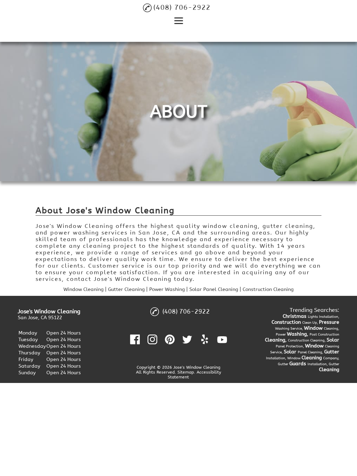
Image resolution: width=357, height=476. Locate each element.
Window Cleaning (83, 289)
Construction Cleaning (268, 289)
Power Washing (167, 289)
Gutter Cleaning (126, 289)
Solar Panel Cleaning (213, 289)
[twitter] (187, 339)
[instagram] (152, 339)
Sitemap (185, 372)
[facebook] (135, 339)
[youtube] (222, 339)
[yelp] (205, 339)
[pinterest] (170, 339)
